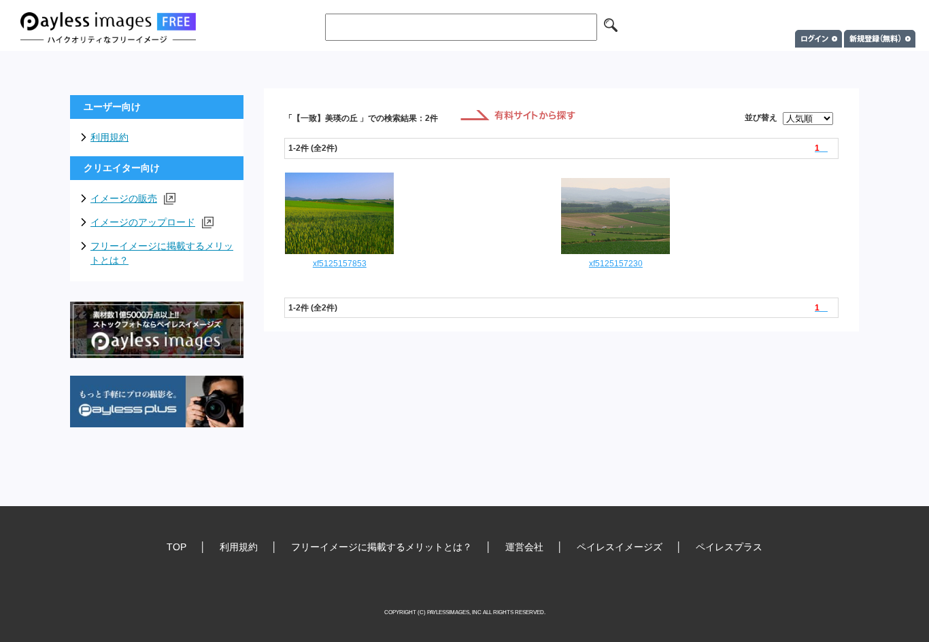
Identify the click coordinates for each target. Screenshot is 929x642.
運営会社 (524, 546)
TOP (176, 546)
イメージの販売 (123, 198)
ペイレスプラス (729, 546)
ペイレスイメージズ (619, 546)
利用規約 (109, 137)
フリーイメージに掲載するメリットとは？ (161, 253)
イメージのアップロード (142, 222)
